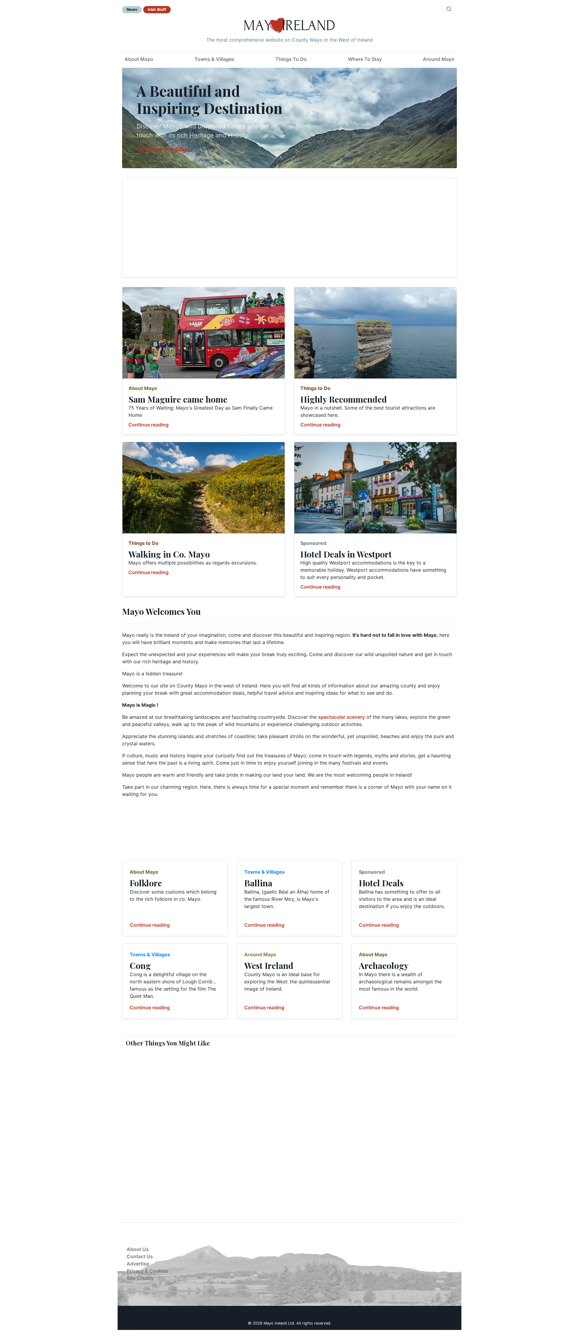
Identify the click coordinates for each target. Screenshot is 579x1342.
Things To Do (291, 59)
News (132, 9)
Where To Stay (365, 59)
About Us (138, 1249)
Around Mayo (438, 59)
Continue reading (148, 425)
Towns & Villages (214, 59)
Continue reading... (164, 149)
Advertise (138, 1264)
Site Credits (140, 1278)
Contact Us (140, 1256)
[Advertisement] (289, 227)
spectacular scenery (341, 717)
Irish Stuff (157, 9)
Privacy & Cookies (147, 1271)
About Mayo (139, 59)
